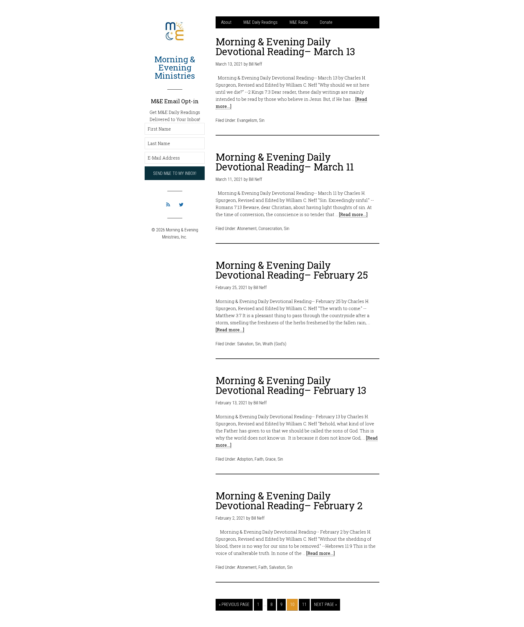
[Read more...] (353, 214)
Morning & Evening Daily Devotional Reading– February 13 (291, 385)
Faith (259, 459)
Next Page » (325, 604)
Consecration (270, 228)
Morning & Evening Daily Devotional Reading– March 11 (285, 161)
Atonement (247, 228)
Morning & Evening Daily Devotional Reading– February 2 (289, 500)
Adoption (245, 459)
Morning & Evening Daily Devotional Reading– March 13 (285, 46)
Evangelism (247, 120)
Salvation (245, 343)
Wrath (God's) (274, 343)
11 (304, 604)
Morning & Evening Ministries (174, 67)
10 (292, 604)
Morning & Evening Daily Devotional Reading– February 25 (292, 269)
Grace (270, 459)
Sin (261, 120)
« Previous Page (234, 604)
